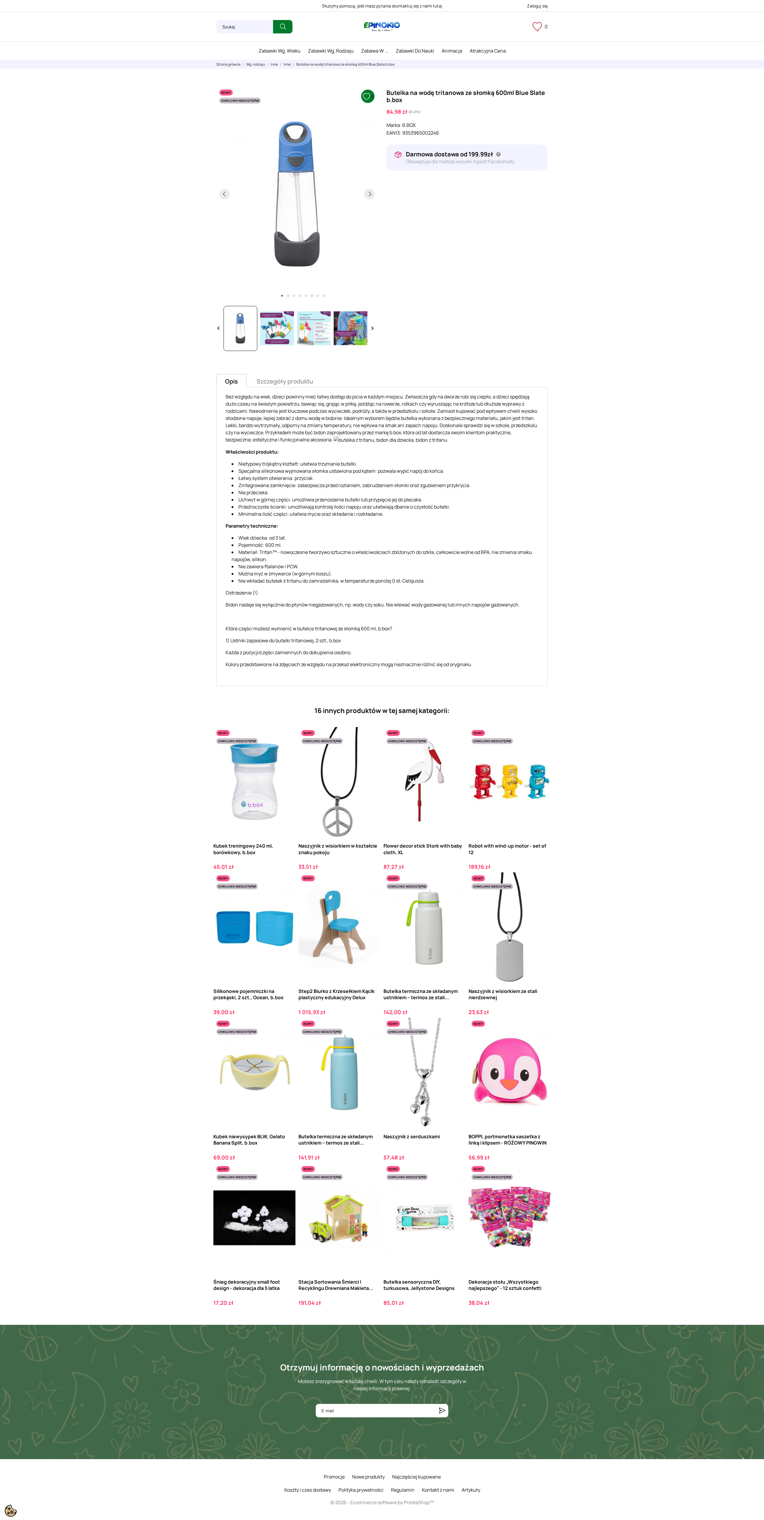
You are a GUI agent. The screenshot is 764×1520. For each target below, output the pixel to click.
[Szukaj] (282, 26)
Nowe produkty (368, 1476)
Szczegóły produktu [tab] (285, 381)
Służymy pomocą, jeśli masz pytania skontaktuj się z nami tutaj (382, 6)
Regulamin (403, 1490)
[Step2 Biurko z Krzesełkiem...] (371, 897)
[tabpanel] (297, 194)
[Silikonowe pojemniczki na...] (285, 897)
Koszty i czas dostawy (307, 1490)
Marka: (393, 125)
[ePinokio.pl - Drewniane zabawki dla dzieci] (382, 27)
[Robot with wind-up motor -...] (541, 751)
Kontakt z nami (438, 1490)
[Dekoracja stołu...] (541, 1187)
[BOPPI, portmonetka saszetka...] (541, 1042)
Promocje (334, 1476)
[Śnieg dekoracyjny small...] (285, 1187)
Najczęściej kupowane (416, 1476)
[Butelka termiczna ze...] (456, 897)
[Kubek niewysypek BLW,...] (285, 1042)
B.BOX (409, 125)
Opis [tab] (231, 381)
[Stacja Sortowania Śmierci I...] (371, 1187)
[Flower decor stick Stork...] (456, 751)
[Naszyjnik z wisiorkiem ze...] (541, 897)
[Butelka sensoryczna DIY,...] (456, 1187)
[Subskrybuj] (442, 1410)
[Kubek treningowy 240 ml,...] (285, 751)
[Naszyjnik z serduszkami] (456, 1042)
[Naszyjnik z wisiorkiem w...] (371, 751)
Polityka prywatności (360, 1490)
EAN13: (393, 133)
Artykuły (471, 1490)
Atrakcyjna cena (488, 50)
